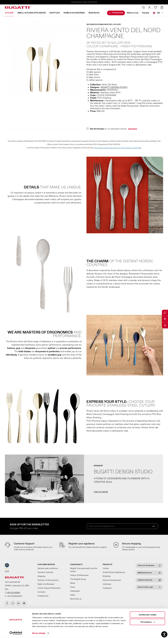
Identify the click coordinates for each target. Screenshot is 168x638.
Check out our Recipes (146, 565)
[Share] (165, 325)
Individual (94, 13)
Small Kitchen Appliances (31, 13)
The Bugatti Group (78, 579)
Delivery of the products (48, 580)
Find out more (101, 492)
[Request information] (165, 313)
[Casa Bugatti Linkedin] (18, 603)
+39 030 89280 (13, 592)
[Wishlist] (155, 7)
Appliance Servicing (145, 580)
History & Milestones (79, 575)
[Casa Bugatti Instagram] (13, 603)
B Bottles (55, 13)
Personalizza (146, 622)
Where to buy (133, 13)
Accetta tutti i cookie (147, 615)
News (72, 583)
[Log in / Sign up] (149, 7)
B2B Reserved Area (145, 573)
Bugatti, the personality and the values (83, 570)
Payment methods (45, 572)
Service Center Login (145, 587)
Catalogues (75, 591)
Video (72, 595)
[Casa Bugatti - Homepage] (18, 7)
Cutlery (9, 13)
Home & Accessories (74, 13)
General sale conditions (48, 568)
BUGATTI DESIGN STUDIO (114, 87)
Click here (132, 129)
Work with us (75, 599)
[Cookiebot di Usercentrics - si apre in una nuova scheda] (16, 633)
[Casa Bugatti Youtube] (24, 603)
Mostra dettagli (38, 633)
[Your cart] (162, 7)
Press (72, 587)
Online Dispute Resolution (49, 588)
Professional (117, 13)
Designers (107, 588)
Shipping (41, 576)
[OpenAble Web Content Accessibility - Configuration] (164, 634)
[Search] (143, 7)
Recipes (145, 13)
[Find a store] (165, 319)
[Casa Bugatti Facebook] (7, 603)
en (158, 13)
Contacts (41, 592)
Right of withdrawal (46, 584)
